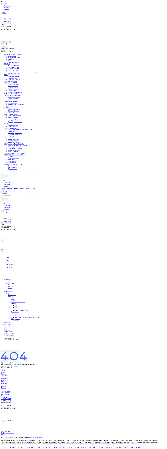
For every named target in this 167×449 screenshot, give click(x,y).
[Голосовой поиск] (3, 176)
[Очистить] (32, 172)
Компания (4, 375)
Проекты (3, 386)
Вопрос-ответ (5, 394)
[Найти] (6, 176)
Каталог (3, 370)
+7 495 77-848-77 (6, 18)
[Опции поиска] (2, 174)
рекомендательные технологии (36, 437)
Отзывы (6, 9)
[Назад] (9, 281)
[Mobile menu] (2, 211)
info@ (2, 26)
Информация (4, 383)
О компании (7, 6)
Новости (6, 7)
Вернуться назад (5, 366)
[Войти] (1, 242)
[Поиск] (2, 240)
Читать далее (88, 442)
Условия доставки (6, 392)
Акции (3, 372)
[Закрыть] (2, 250)
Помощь (3, 388)
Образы (3, 374)
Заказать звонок (5, 23)
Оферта (3, 434)
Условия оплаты (5, 391)
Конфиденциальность (7, 433)
